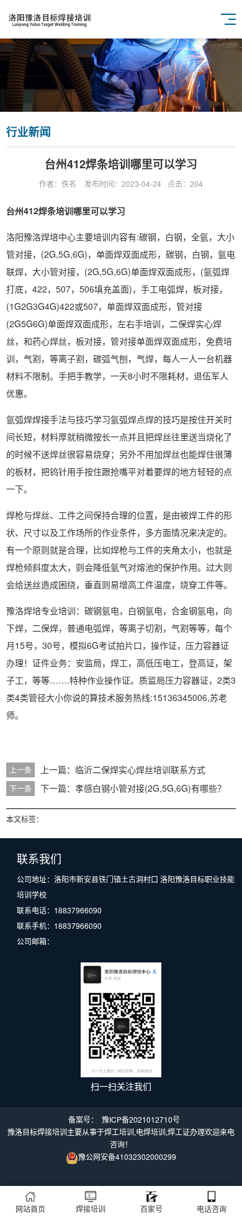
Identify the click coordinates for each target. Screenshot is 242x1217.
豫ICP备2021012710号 (141, 1119)
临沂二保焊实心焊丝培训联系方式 (140, 769)
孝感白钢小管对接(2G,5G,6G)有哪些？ (150, 788)
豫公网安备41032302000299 (127, 1156)
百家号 (151, 1208)
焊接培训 (90, 1208)
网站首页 (30, 1208)
